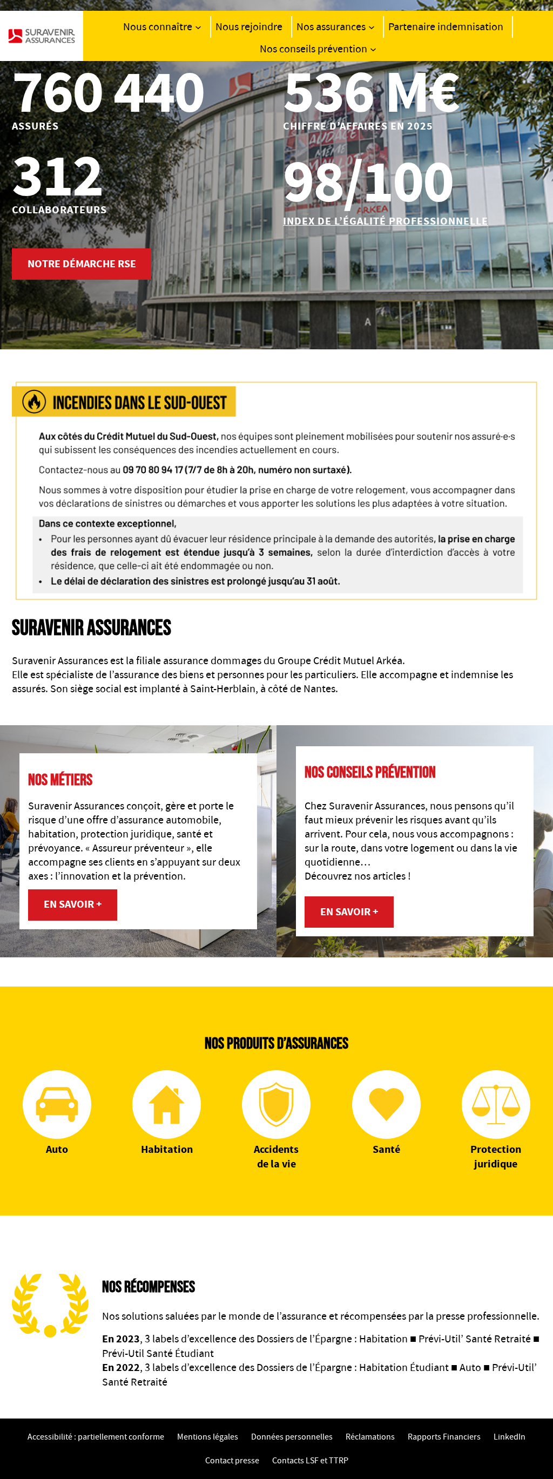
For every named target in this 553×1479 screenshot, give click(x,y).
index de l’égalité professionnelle (385, 221)
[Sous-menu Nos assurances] (371, 27)
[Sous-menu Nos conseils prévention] (373, 49)
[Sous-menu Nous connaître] (198, 27)
